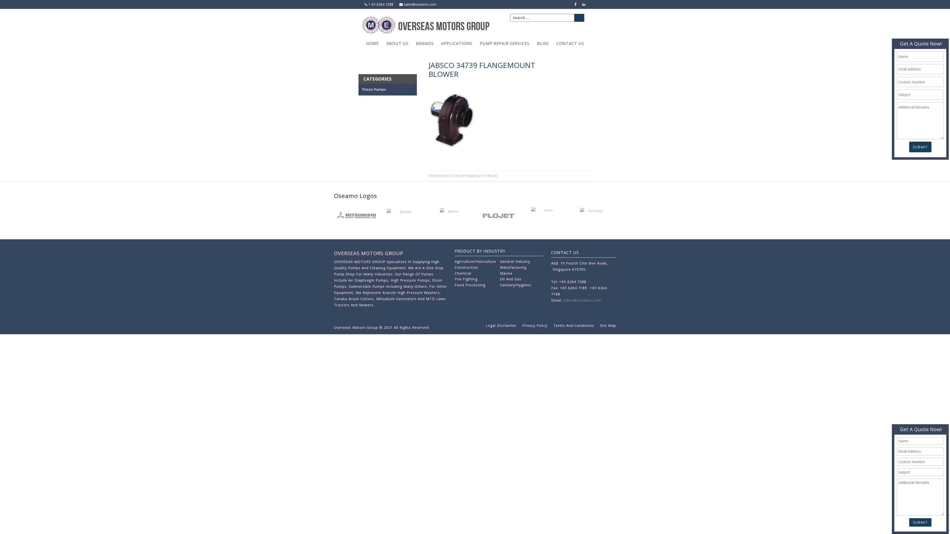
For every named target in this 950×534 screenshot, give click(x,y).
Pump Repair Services (504, 43)
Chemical (463, 273)
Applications (456, 43)
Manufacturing (513, 267)
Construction (466, 267)
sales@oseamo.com (419, 4)
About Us (397, 43)
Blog (543, 43)
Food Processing (470, 285)
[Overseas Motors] (426, 24)
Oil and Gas (510, 279)
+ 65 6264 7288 (380, 4)
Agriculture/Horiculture (475, 261)
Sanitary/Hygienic (516, 285)
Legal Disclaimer (501, 325)
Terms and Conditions (573, 325)
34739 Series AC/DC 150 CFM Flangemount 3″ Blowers (463, 176)
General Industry (515, 261)
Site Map (608, 325)
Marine (506, 273)
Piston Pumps (374, 89)
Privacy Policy (534, 325)
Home (372, 43)
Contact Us (570, 43)
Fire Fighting (466, 279)
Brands (425, 43)
